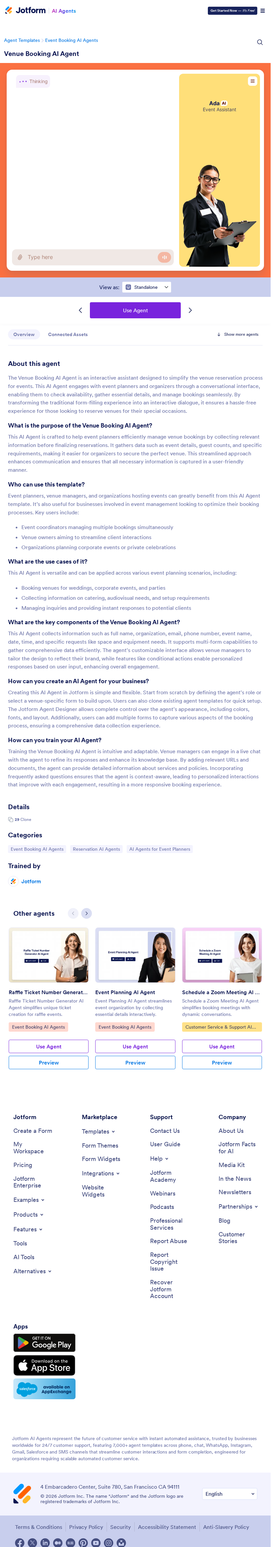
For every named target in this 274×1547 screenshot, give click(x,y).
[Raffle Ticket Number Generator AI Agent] (48, 955)
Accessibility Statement (167, 1527)
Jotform (31, 881)
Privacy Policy (86, 1527)
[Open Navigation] (262, 10)
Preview (49, 1062)
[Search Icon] (260, 42)
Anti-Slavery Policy (226, 1527)
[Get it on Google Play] (44, 1343)
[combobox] (146, 287)
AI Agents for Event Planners (159, 849)
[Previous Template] (81, 310)
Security (120, 1527)
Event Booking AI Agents (71, 40)
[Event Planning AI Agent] (135, 955)
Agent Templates (22, 40)
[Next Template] (190, 310)
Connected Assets (68, 334)
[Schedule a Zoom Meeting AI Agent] (222, 955)
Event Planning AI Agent (125, 992)
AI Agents (64, 11)
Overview (24, 334)
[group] (48, 1003)
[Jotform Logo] (25, 11)
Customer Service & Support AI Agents (218, 1028)
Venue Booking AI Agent (41, 54)
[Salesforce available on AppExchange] (44, 1388)
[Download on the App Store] (44, 1365)
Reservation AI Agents (96, 849)
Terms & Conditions (38, 1527)
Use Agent (135, 310)
